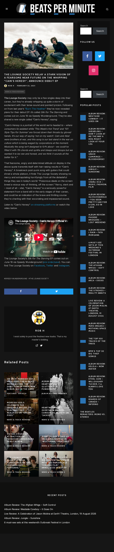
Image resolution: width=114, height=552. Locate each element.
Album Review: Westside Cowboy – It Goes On (97, 117)
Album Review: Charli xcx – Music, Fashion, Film (98, 183)
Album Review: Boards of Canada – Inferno (97, 400)
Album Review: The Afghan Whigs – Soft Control (97, 267)
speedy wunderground (16, 279)
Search (84, 25)
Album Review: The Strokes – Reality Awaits (97, 290)
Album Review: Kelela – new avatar (97, 366)
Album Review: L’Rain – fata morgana (97, 232)
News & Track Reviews (14, 91)
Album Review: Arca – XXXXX (97, 279)
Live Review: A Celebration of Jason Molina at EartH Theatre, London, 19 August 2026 (98, 308)
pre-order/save (51, 262)
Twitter (49, 265)
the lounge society (39, 279)
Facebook (39, 265)
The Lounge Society (15, 98)
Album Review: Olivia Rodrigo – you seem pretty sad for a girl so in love (98, 200)
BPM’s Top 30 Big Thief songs (96, 353)
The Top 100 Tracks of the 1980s (97, 341)
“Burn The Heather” (35, 108)
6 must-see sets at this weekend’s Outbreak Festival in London (96, 248)
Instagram (64, 265)
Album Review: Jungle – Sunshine (97, 169)
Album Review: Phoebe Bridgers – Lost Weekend (97, 218)
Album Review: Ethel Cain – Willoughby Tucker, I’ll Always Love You (97, 382)
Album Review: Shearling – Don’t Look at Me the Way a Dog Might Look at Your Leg (97, 136)
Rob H (11, 86)
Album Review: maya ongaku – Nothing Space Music (97, 327)
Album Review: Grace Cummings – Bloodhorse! (97, 155)
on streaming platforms (43, 204)
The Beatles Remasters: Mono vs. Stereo (93, 414)
